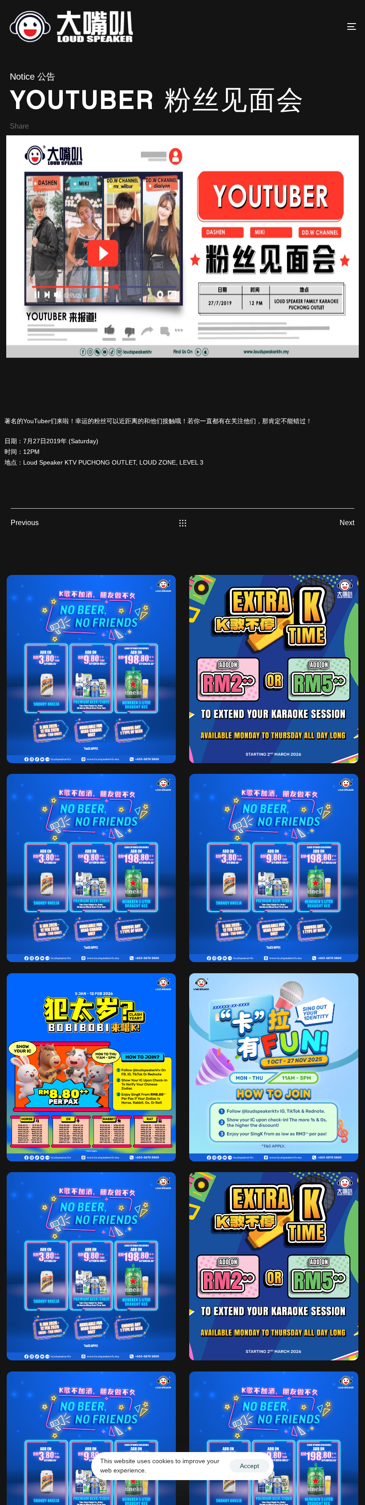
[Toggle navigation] (298, 26)
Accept (249, 1465)
